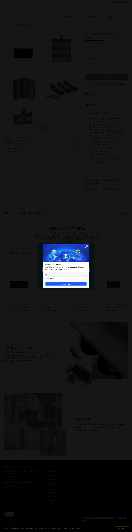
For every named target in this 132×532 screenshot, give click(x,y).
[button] (66, 278)
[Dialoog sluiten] (87, 246)
